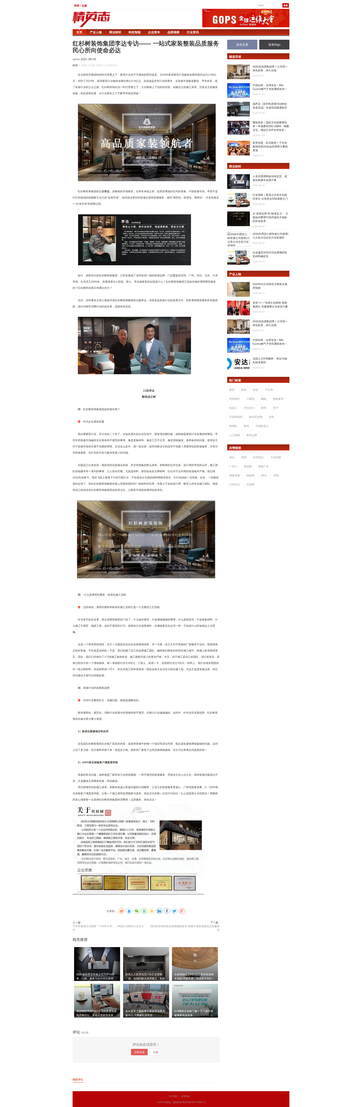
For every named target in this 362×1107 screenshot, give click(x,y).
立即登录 (139, 1052)
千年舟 (269, 390)
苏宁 (275, 408)
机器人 (233, 408)
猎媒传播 (234, 475)
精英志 (167, 1102)
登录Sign (274, 44)
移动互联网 (255, 417)
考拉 (232, 457)
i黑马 (264, 475)
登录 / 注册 (80, 5)
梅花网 (248, 466)
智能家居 (278, 399)
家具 (243, 390)
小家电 (250, 399)
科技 (255, 390)
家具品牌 (251, 435)
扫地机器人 (262, 426)
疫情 (263, 408)
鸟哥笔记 (258, 457)
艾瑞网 (250, 484)
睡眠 (263, 399)
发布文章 (242, 44)
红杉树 (91, 65)
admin (77, 59)
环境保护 (234, 399)
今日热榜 (275, 457)
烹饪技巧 (249, 408)
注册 (155, 1052)
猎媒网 (250, 475)
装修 (84, 65)
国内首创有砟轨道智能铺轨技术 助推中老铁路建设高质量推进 (185, 928)
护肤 (271, 417)
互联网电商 (235, 417)
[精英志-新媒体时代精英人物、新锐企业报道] (99, 19)
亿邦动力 (234, 484)
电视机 (233, 426)
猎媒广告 (263, 466)
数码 (246, 426)
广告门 (233, 466)
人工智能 (234, 435)
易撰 (243, 457)
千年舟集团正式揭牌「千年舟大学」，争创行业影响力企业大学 (108, 928)
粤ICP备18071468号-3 (194, 1102)
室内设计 (112, 65)
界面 (276, 475)
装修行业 (101, 65)
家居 (232, 390)
